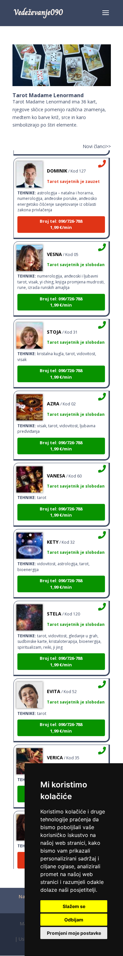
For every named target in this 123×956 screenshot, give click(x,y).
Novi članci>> (97, 146)
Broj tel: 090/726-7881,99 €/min (61, 221)
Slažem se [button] (74, 906)
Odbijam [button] (73, 919)
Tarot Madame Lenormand (48, 95)
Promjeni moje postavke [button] (74, 933)
